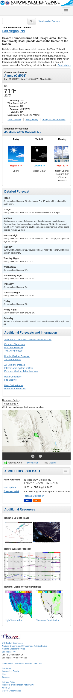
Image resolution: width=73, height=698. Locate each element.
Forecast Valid (11, 491)
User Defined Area (13, 385)
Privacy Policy (8, 681)
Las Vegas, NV (13, 30)
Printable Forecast (13, 347)
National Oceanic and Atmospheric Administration (24, 645)
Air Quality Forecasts (14, 364)
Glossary (6, 676)
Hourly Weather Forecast (17, 356)
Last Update (10, 487)
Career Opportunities (11, 690)
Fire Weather (10, 379)
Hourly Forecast (54, 119)
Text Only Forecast (13, 350)
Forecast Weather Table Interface (21, 371)
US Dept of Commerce (12, 642)
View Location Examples (49, 21)
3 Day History (32, 119)
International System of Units (18, 367)
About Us (6, 687)
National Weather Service (13, 648)
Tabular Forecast (12, 359)
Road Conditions (13, 376)
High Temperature (14, 620)
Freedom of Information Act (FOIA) (18, 684)
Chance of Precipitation (48, 620)
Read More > (64, 65)
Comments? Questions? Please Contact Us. (22, 663)
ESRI (53, 462)
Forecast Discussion (14, 344)
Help (4, 673)
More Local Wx (14, 119)
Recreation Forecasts (15, 388)
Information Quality (10, 670)
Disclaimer (32, 462)
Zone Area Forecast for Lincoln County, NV (27, 339)
